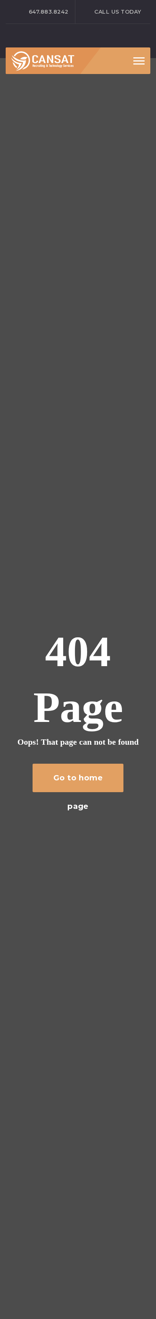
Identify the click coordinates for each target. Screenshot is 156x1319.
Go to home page (78, 782)
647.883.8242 (49, 11)
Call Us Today (117, 11)
